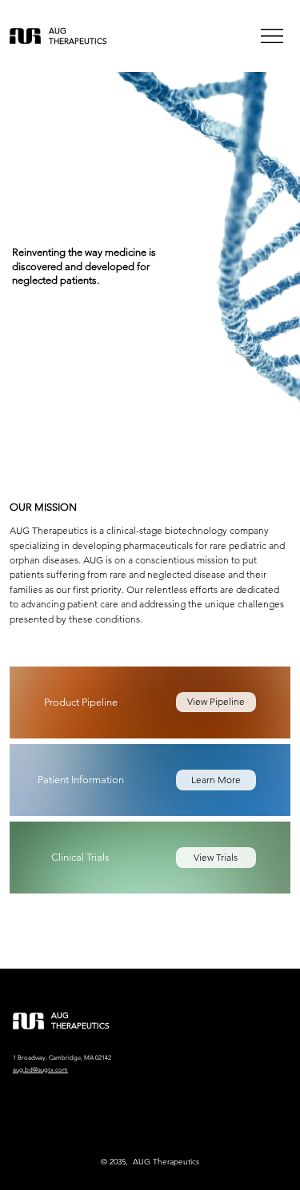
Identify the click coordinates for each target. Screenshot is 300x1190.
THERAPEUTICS (78, 41)
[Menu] (273, 36)
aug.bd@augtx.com (40, 1069)
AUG (57, 31)
